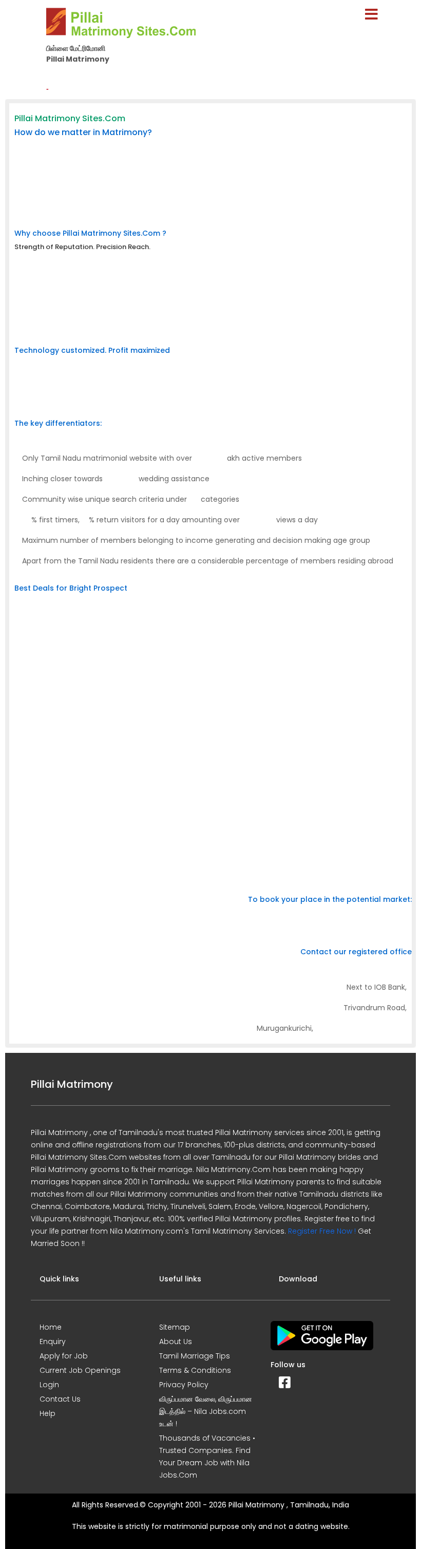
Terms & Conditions (195, 1370)
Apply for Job (64, 1356)
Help (47, 1413)
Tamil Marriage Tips (194, 1356)
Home (51, 1327)
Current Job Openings (80, 1370)
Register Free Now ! (322, 1231)
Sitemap (174, 1327)
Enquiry (53, 1341)
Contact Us (60, 1399)
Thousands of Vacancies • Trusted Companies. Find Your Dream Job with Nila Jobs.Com (207, 1456)
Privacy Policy (183, 1385)
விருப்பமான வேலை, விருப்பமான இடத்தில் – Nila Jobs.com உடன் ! (205, 1411)
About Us (175, 1341)
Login (49, 1385)
